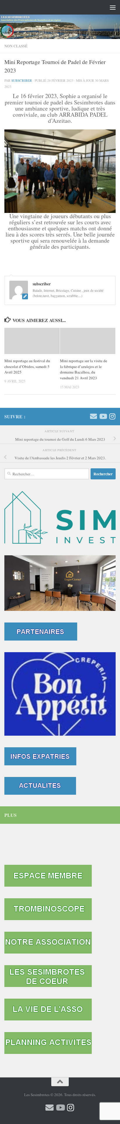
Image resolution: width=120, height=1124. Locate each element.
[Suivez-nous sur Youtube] (102, 416)
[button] (60, 583)
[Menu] (112, 7)
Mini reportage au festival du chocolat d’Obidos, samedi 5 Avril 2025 (27, 366)
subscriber (21, 80)
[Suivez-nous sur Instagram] (112, 416)
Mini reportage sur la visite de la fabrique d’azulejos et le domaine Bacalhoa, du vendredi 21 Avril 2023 (83, 369)
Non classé (15, 46)
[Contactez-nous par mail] (93, 416)
